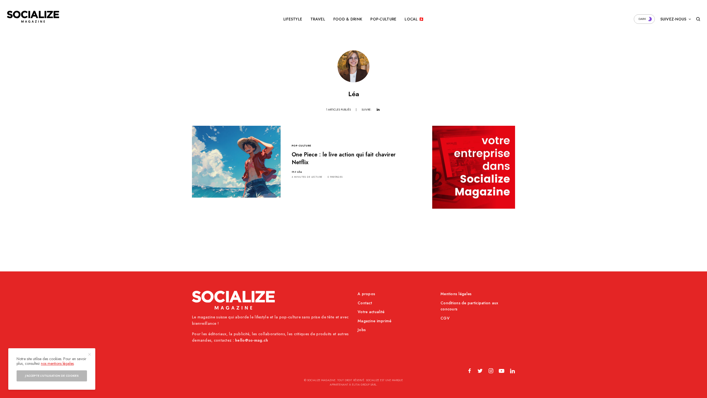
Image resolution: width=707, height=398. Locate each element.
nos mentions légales (57, 363)
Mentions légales (455, 294)
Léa (299, 172)
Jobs (362, 329)
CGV (445, 318)
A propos (366, 294)
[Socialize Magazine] (33, 17)
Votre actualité (371, 312)
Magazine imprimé (374, 321)
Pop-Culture (301, 145)
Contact (365, 303)
